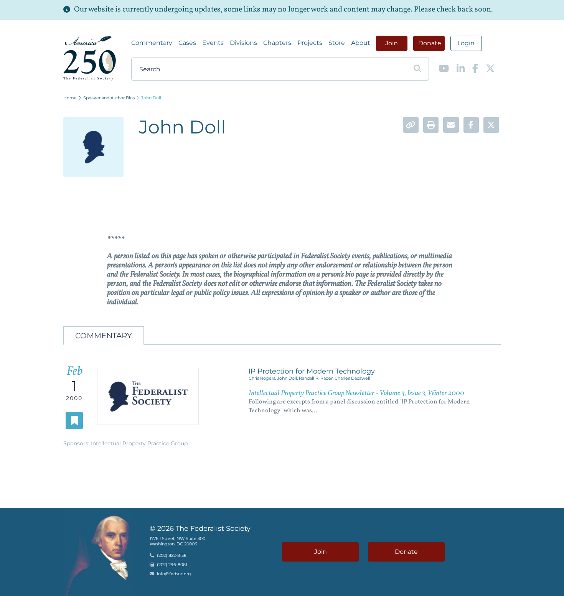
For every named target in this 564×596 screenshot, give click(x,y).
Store (336, 42)
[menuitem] (151, 43)
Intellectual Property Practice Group (139, 443)
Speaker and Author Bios (109, 97)
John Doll (151, 97)
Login (466, 43)
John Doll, (288, 378)
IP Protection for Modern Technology (312, 371)
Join (391, 43)
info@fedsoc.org (174, 574)
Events (213, 42)
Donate (429, 43)
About (360, 42)
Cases (187, 42)
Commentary (151, 42)
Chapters (277, 42)
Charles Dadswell (352, 378)
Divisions (243, 42)
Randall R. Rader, (317, 378)
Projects (309, 42)
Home (70, 97)
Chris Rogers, (263, 378)
